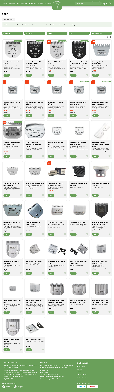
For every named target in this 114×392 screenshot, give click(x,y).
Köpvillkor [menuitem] (79, 369)
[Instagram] (15, 386)
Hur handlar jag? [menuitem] (81, 366)
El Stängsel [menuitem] (32, 3)
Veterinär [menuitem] (40, 3)
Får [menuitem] (26, 3)
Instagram (20, 387)
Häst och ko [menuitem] (20, 3)
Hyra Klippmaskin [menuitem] (105, 1)
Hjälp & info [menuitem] (94, 1)
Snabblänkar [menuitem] (83, 363)
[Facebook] (3, 386)
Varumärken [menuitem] (48, 3)
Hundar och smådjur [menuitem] (9, 3)
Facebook (8, 387)
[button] (107, 3)
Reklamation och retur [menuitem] (82, 377)
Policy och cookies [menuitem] (82, 374)
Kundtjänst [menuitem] (99, 1)
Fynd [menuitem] (111, 1)
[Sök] (100, 3)
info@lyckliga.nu (48, 376)
